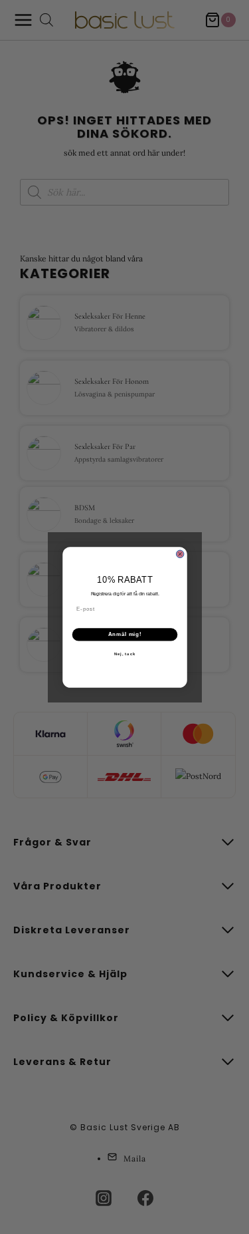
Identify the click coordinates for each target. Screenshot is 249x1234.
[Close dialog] (180, 554)
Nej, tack (124, 653)
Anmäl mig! (124, 634)
